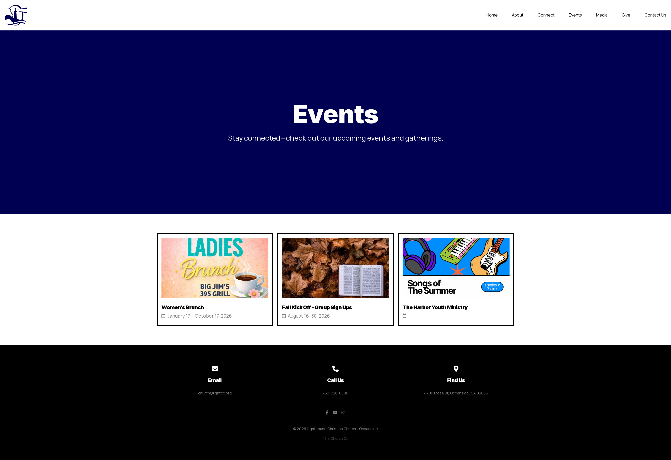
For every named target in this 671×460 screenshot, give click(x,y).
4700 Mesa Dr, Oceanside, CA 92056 (456, 393)
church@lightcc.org (215, 393)
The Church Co (336, 438)
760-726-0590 (335, 393)
